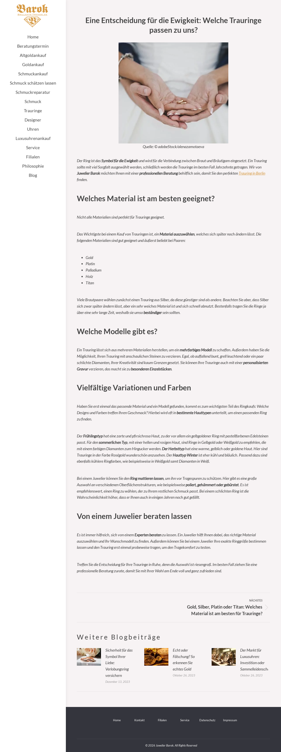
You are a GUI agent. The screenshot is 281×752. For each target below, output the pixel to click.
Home (117, 720)
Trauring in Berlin (252, 173)
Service (184, 720)
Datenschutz (207, 720)
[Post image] (89, 657)
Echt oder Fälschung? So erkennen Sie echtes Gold (184, 659)
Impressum (230, 720)
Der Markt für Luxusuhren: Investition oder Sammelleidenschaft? (257, 659)
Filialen (162, 720)
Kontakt (139, 720)
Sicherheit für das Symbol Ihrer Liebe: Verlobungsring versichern (119, 663)
